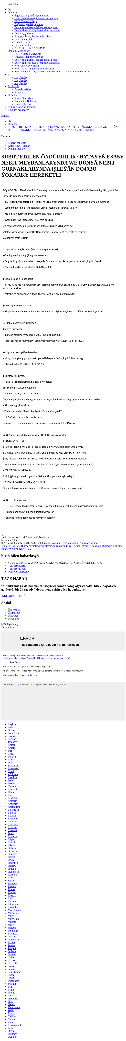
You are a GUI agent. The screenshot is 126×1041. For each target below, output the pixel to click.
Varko (4, 546)
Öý (9, 9)
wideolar (18, 92)
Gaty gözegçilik (22, 45)
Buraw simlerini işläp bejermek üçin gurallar (37, 30)
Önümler (12, 12)
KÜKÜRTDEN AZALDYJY (30, 48)
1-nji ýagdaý (20, 77)
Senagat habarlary (23, 98)
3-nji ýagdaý (20, 83)
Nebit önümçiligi (23, 39)
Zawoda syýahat (23, 89)
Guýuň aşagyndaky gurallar (28, 24)
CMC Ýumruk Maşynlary (27, 53)
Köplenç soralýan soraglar (21, 107)
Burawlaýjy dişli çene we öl (15, 548)
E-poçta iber (7, 627)
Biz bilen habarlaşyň (18, 109)
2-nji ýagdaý (20, 80)
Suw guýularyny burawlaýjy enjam (32, 36)
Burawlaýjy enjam (23, 33)
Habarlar (12, 95)
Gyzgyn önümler (69, 543)
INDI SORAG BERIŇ (13, 595)
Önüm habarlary (22, 104)
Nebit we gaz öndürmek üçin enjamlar (34, 68)
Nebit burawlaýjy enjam (26, 65)
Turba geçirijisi (22, 42)
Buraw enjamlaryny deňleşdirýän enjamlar (36, 27)
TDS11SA (14, 546)
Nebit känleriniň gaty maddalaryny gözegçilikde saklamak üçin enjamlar (51, 71)
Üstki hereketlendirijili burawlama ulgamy (36, 18)
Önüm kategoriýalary (19, 50)
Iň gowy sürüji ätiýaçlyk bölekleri (31, 15)
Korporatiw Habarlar (25, 101)
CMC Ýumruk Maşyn (25, 21)
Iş (9, 74)
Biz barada (13, 86)
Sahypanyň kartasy (90, 543)
